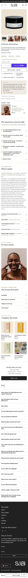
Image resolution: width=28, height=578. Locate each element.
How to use (11, 56)
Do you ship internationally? (9, 484)
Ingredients (4, 56)
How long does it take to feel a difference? (9, 399)
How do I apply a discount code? (10, 490)
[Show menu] (2, 5)
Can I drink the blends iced (8, 434)
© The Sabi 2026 (5, 570)
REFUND (3, 523)
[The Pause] (6, 109)
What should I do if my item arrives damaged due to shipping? (11, 495)
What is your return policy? (8, 479)
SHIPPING (3, 520)
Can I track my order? (7, 474)
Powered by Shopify (16, 570)
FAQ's (2, 518)
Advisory (18, 56)
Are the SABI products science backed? (12, 411)
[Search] (5, 5)
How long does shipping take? (9, 463)
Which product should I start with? (10, 422)
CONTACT (4, 515)
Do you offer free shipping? (9, 468)
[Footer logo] (14, 560)
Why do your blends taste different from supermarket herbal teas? (12, 452)
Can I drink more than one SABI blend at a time (12, 445)
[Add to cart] (24, 113)
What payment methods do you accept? (12, 458)
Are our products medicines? (9, 416)
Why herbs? (4, 406)
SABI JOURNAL (5, 512)
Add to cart (14, 378)
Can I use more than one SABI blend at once (12, 427)
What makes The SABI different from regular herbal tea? (11, 393)
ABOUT (3, 510)
